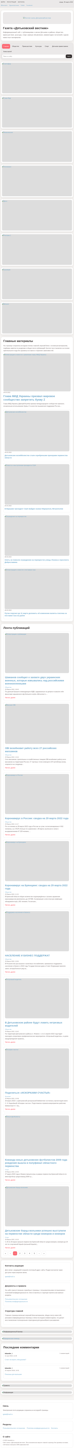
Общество (15, 46)
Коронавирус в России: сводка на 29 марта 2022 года (36, 818)
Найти (69, 56)
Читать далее (10, 697)
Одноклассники (14, 5)
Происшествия (27, 46)
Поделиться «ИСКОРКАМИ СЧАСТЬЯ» (27, 1092)
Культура (38, 46)
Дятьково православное (60, 46)
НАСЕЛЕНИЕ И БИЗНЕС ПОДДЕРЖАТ (27, 955)
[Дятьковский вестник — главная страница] (37, 18)
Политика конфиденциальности (16, 1301)
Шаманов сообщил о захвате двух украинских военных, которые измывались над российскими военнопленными (34, 680)
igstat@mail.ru (10, 1276)
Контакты (21, 2)
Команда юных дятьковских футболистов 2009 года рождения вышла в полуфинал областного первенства (36, 1162)
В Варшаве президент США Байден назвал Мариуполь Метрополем (34, 509)
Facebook (29, 5)
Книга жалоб (7, 51)
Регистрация (11, 2)
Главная (6, 46)
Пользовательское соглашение (16, 1299)
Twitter (23, 5)
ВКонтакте (4, 5)
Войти (3, 2)
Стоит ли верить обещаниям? (15, 1359)
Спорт (47, 46)
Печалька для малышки (13, 1374)
